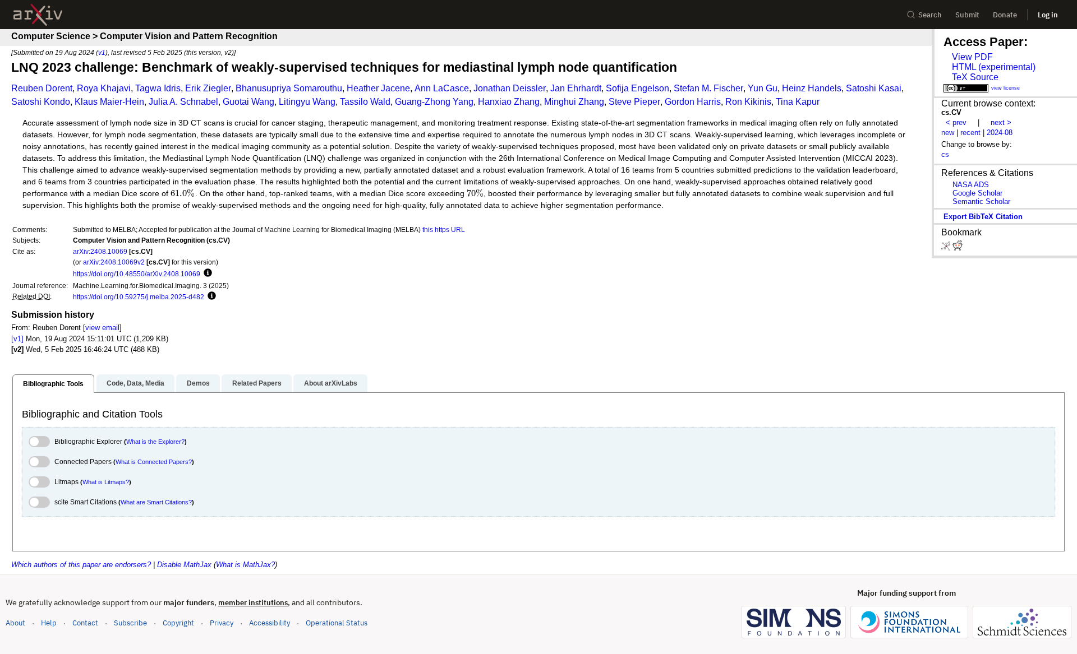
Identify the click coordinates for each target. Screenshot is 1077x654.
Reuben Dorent (41, 88)
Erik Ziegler (208, 88)
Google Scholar (977, 193)
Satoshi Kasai (873, 88)
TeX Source (975, 77)
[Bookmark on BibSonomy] (946, 248)
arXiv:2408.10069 (100, 251)
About (15, 623)
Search (930, 15)
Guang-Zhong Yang (434, 101)
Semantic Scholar (981, 201)
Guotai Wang (248, 101)
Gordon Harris (693, 101)
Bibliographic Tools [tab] (53, 384)
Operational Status (336, 623)
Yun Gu (762, 88)
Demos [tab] (198, 383)
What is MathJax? (245, 564)
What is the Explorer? (155, 441)
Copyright (178, 623)
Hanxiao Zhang (509, 101)
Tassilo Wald (365, 101)
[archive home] (37, 15)
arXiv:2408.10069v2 (114, 262)
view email (102, 327)
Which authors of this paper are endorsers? (81, 564)
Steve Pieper (634, 101)
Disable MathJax (184, 564)
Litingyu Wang (307, 101)
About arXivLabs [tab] (330, 383)
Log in (1048, 15)
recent (970, 132)
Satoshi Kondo (40, 101)
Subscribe (130, 623)
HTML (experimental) (993, 67)
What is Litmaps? (105, 482)
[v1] (17, 339)
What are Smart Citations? (156, 502)
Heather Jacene (378, 88)
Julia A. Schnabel (183, 101)
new (947, 132)
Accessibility (269, 623)
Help (49, 623)
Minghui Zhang (574, 101)
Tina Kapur (798, 101)
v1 (101, 52)
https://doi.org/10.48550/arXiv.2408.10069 (136, 273)
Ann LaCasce (442, 88)
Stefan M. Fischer (708, 88)
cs (945, 154)
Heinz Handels (811, 88)
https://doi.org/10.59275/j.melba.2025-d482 (138, 296)
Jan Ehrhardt (575, 88)
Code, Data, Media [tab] (135, 383)
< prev (956, 122)
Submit (967, 15)
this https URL (443, 229)
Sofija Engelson (637, 88)
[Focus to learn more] (206, 273)
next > (1001, 122)
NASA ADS (970, 184)
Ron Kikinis (748, 101)
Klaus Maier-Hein (109, 101)
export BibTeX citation (983, 216)
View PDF (972, 57)
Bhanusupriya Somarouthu (289, 88)
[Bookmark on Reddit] (957, 248)
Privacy (221, 623)
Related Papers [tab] (257, 383)
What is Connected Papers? (154, 461)
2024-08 (999, 132)
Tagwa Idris (158, 88)
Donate (1005, 15)
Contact (85, 623)
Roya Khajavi (104, 88)
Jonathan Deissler (509, 88)
